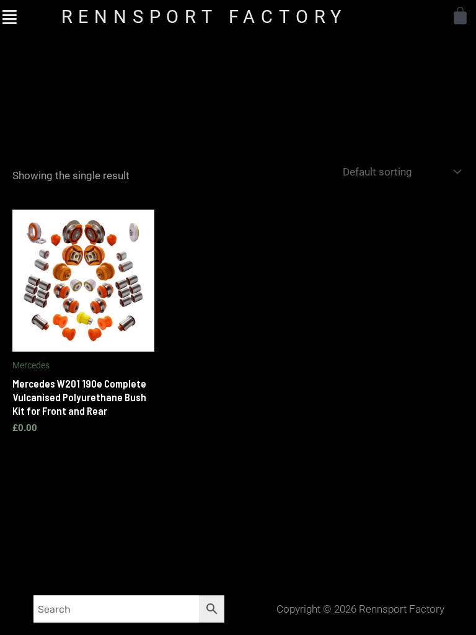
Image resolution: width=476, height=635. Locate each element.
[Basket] (460, 15)
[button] (9, 16)
